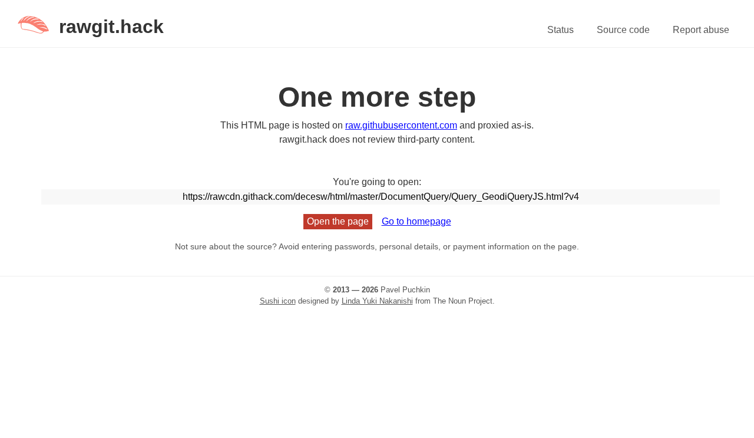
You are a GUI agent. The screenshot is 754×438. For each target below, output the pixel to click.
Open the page (338, 221)
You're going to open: (377, 182)
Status (560, 30)
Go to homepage (416, 221)
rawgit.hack (111, 26)
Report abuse (701, 30)
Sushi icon (278, 301)
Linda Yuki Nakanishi (377, 301)
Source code (623, 30)
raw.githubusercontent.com (401, 125)
